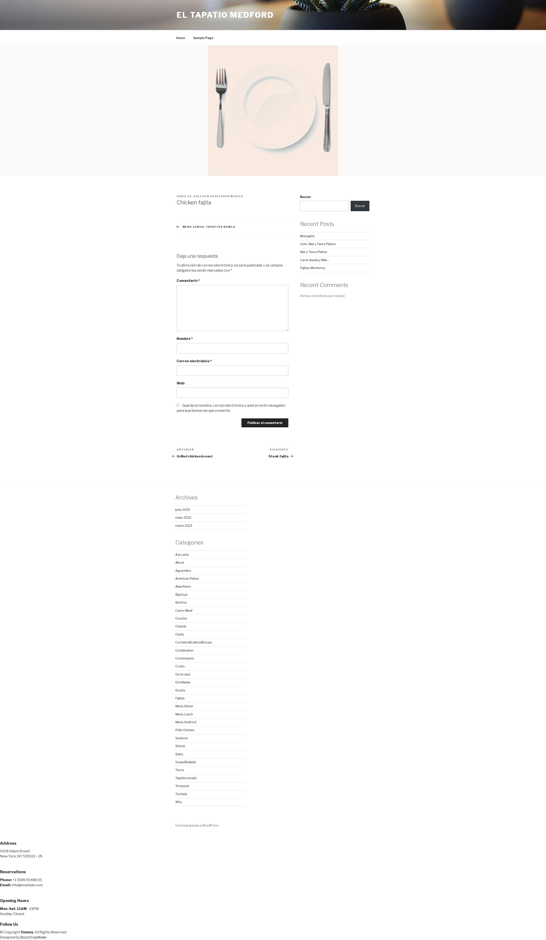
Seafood (181, 738)
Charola (180, 626)
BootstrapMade (33, 937)
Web (180, 383)
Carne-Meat (184, 610)
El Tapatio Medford (225, 15)
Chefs (179, 634)
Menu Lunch (193, 226)
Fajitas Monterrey (312, 268)
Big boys (181, 594)
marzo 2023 (183, 525)
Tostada (181, 794)
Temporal (182, 786)
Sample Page (203, 38)
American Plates (187, 578)
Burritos (181, 602)
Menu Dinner (184, 706)
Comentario (188, 281)
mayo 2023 (183, 517)
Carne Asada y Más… (315, 260)
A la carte (182, 554)
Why (178, 802)
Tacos (179, 770)
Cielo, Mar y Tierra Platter (318, 244)
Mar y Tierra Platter (313, 252)
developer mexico (226, 196)
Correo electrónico (194, 361)
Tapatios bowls (220, 226)
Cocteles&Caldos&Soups (193, 642)
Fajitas (180, 698)
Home (180, 38)
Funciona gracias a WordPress (197, 825)
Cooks (180, 666)
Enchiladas (182, 682)
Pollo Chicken (185, 730)
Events (180, 690)
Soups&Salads (185, 762)
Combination (184, 650)
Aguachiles (183, 570)
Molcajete (307, 236)
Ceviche (181, 618)
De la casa (182, 674)
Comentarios (184, 658)
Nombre (185, 339)
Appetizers (183, 586)
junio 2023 (182, 509)
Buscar (305, 197)
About (179, 562)
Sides (179, 754)
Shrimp (180, 746)
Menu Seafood (185, 722)
